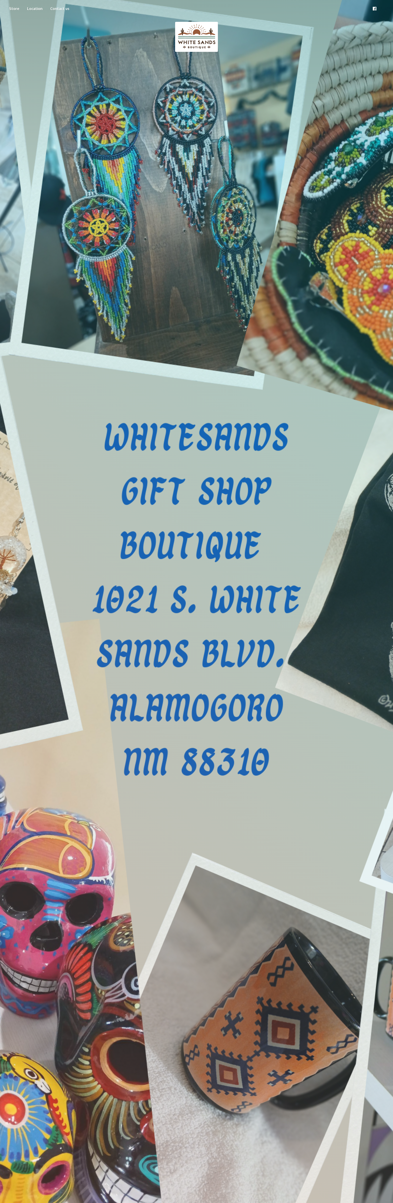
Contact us (59, 8)
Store (14, 8)
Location (35, 8)
